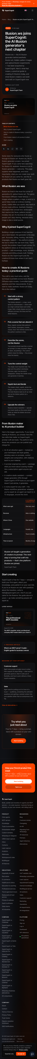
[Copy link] (21, 149)
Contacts (5, 845)
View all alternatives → (9, 705)
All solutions (23, 892)
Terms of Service (7, 1012)
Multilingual (5, 860)
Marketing (23, 901)
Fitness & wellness (8, 900)
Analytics (5, 851)
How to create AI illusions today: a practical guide (18, 133)
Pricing (22, 920)
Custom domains (7, 832)
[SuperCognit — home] (8, 10)
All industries (6, 909)
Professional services (8, 889)
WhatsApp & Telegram (9, 836)
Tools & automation (8, 826)
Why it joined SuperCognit (12, 129)
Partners (22, 838)
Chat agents (6, 817)
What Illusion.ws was (11, 126)
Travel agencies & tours (9, 892)
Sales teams (6, 906)
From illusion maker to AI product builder (17, 137)
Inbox (4, 842)
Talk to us (18, 787)
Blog (9, 19)
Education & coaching (9, 885)
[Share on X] (4, 149)
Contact (4, 1009)
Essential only (9, 1054)
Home (4, 19)
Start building (18, 741)
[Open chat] (32, 1054)
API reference (24, 932)
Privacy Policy (6, 1015)
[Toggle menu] (32, 10)
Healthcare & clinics (8, 882)
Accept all (21, 1054)
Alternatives (23, 844)
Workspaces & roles (8, 857)
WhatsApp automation (27, 876)
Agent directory (25, 841)
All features (5, 863)
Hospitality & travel (8, 873)
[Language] (26, 10)
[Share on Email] (17, 149)
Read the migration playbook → (12, 5)
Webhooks (5, 854)
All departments (25, 907)
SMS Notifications (8, 1026)
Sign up (22, 923)
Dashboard (23, 929)
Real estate (5, 876)
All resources (24, 835)
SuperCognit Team (16, 90)
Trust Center (6, 1018)
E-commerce (6, 879)
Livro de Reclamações (8, 1041)
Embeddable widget (8, 829)
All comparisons (7, 996)
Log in (22, 926)
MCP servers (6, 820)
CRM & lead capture (8, 839)
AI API (22, 826)
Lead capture (6, 848)
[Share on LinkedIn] (8, 149)
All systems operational (25, 937)
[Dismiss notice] (34, 3)
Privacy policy (23, 1050)
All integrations (24, 910)
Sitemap (20, 1039)
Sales (21, 895)
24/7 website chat (25, 873)
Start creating (8, 140)
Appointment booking (27, 882)
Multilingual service (26, 889)
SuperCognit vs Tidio (8, 946)
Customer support (25, 898)
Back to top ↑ (20, 1041)
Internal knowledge (26, 885)
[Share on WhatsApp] (12, 149)
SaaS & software (7, 903)
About (4, 1005)
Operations (23, 904)
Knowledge (5, 823)
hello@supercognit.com (8, 1039)
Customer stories (25, 820)
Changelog (23, 823)
